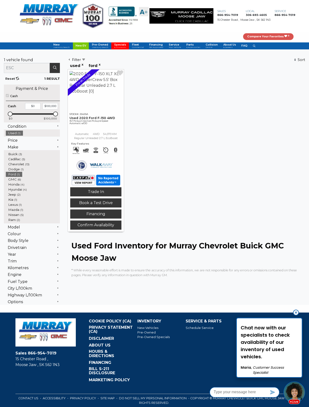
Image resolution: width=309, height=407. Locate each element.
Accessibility (54, 398)
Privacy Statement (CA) (111, 329)
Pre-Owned (146, 332)
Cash (14, 96)
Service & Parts (204, 321)
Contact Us (28, 398)
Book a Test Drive (96, 202)
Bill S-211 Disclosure (102, 371)
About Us (100, 345)
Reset (10, 78)
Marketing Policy (109, 380)
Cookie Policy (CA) (110, 321)
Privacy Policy (83, 398)
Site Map (107, 398)
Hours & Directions (101, 353)
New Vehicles (147, 328)
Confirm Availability (95, 225)
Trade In (96, 191)
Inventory (149, 321)
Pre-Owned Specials (153, 337)
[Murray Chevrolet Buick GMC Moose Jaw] (49, 15)
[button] (61, 46)
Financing (95, 214)
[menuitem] (33, 133)
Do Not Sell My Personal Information (153, 398)
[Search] (55, 68)
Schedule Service (200, 328)
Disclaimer (101, 338)
